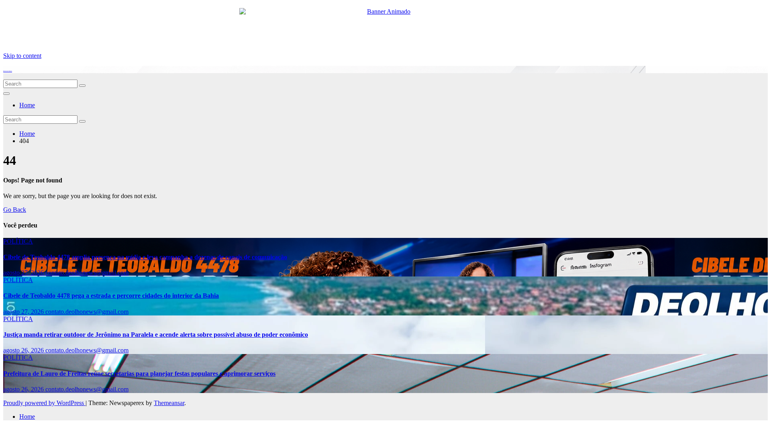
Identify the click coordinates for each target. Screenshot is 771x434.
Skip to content (22, 55)
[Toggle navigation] (6, 93)
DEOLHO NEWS (7, 71)
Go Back (14, 209)
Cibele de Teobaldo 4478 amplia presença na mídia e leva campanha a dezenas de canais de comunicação (145, 257)
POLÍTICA (18, 241)
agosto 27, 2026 (24, 272)
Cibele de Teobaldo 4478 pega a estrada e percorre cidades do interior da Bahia (111, 295)
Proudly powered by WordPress (44, 402)
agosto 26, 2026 (24, 350)
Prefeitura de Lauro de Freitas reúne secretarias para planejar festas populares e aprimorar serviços (139, 373)
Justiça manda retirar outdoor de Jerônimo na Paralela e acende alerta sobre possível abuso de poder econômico (155, 334)
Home (27, 105)
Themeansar (169, 402)
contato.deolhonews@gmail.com (86, 272)
